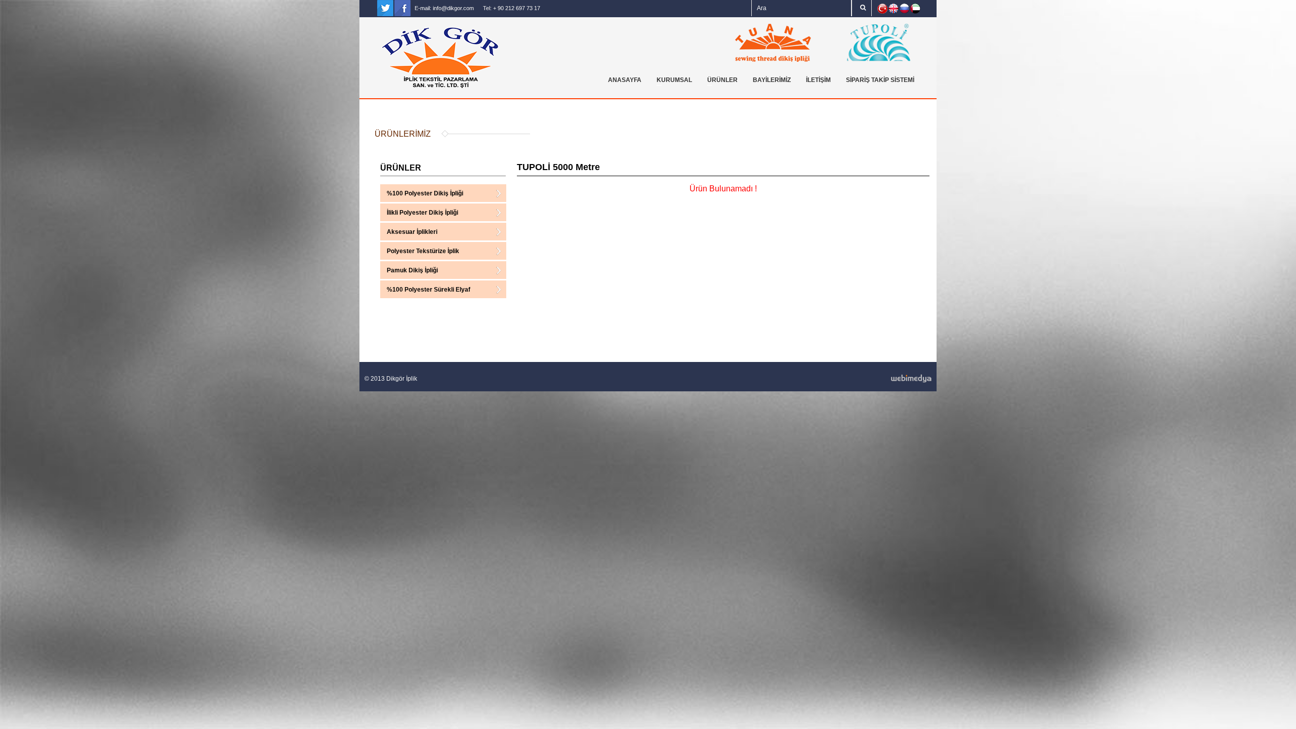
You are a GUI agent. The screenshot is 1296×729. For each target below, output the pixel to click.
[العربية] (915, 9)
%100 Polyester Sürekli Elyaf (428, 291)
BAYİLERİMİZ (772, 80)
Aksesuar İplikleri (412, 233)
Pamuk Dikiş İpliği (412, 271)
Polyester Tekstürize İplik (423, 252)
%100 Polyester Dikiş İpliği (425, 194)
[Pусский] (904, 8)
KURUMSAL (672, 81)
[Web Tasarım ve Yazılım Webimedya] (790, 378)
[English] (893, 9)
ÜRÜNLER (720, 81)
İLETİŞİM (818, 80)
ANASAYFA (624, 80)
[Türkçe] (882, 9)
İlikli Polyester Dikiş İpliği (422, 214)
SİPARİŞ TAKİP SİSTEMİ (880, 80)
